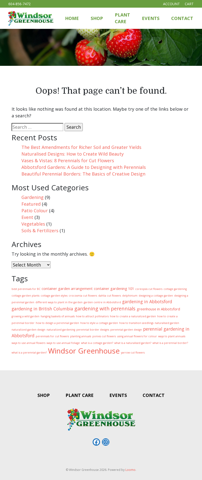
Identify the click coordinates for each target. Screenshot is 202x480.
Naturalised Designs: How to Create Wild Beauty (72, 154)
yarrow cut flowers (133, 352)
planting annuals (80, 336)
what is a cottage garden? (97, 343)
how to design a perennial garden (57, 323)
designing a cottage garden (156, 295)
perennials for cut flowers (52, 336)
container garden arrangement (67, 288)
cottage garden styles (54, 295)
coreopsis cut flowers (148, 289)
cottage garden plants (25, 295)
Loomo (130, 470)
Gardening (32, 197)
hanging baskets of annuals (58, 316)
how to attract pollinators (92, 316)
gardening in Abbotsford (147, 301)
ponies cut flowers (104, 336)
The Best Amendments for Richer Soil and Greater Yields (81, 147)
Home (72, 18)
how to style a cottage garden (99, 323)
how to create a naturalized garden (133, 316)
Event (27, 217)
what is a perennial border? (170, 343)
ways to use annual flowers (28, 343)
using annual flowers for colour (137, 336)
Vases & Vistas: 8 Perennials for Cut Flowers (67, 160)
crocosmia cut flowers (83, 295)
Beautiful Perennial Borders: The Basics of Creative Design (83, 174)
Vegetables (33, 224)
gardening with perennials (104, 308)
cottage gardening (175, 289)
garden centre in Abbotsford (102, 302)
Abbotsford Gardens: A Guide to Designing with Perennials (83, 167)
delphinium (129, 295)
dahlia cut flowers (109, 295)
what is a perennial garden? (29, 352)
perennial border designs (92, 329)
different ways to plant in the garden (59, 302)
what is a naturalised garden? (132, 343)
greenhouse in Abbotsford (158, 308)
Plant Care (122, 18)
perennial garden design (126, 329)
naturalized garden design (28, 329)
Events (150, 18)
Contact (182, 18)
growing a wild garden (25, 316)
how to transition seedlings (136, 323)
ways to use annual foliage (63, 343)
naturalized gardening (61, 329)
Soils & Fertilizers (39, 230)
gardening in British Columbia (42, 309)
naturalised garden (167, 323)
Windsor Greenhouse (84, 351)
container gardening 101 (114, 288)
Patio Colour (34, 210)
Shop (97, 18)
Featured (31, 204)
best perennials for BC (26, 289)
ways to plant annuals (171, 336)
